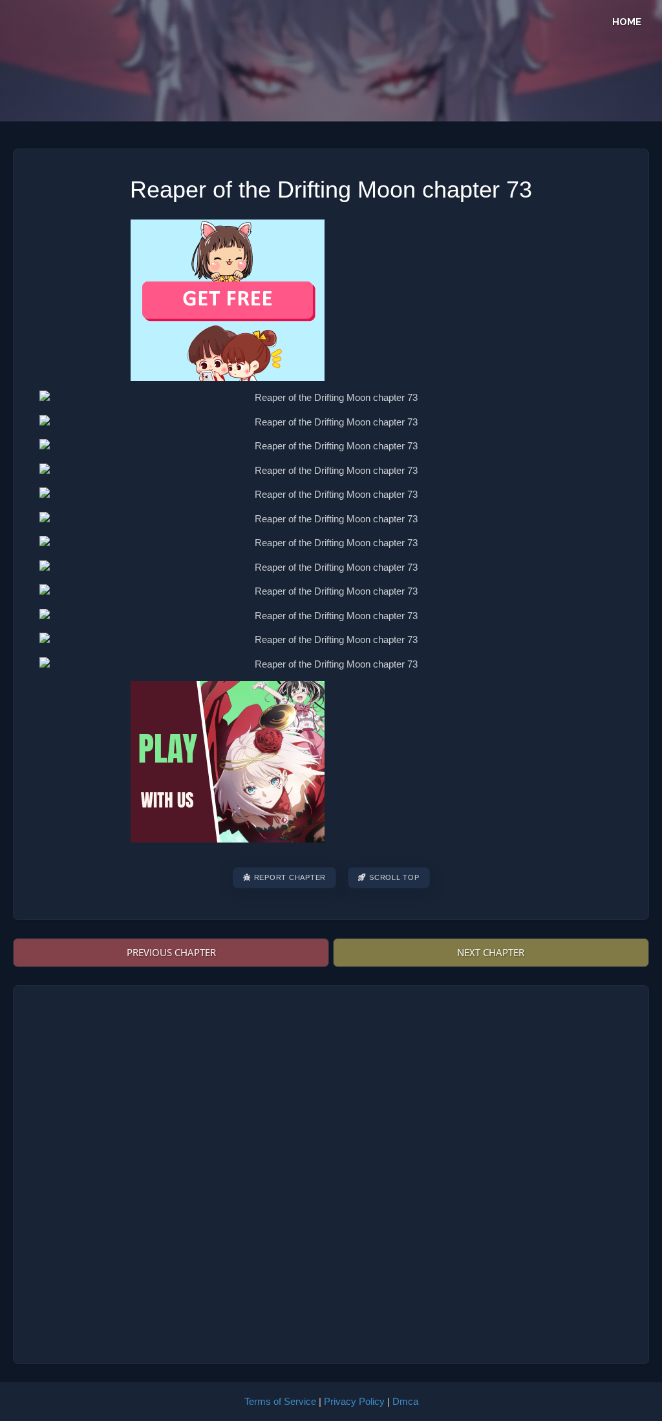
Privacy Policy (354, 1401)
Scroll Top (394, 877)
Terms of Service (280, 1401)
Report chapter (290, 877)
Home (626, 22)
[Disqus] (331, 1172)
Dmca (405, 1401)
